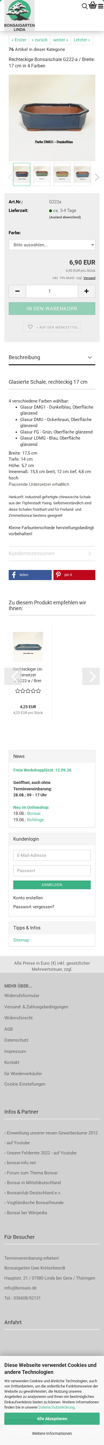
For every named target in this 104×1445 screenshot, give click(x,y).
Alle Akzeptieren (52, 1418)
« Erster (19, 40)
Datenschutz (16, 1040)
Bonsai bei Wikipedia (27, 1212)
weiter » (60, 40)
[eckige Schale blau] (52, 117)
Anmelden (52, 885)
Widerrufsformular (21, 995)
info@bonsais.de (20, 1288)
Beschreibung (24, 357)
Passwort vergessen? (33, 906)
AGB (8, 1029)
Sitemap (21, 940)
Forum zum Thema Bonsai (32, 1172)
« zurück (40, 40)
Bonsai (33, 813)
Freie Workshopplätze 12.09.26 (42, 770)
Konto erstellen (28, 897)
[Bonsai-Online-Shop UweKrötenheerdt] (17, 15)
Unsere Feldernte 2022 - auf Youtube (42, 1153)
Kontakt (11, 1062)
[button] (95, 177)
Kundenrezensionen (32, 553)
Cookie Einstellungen (24, 1084)
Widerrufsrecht (18, 1017)
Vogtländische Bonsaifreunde (35, 1202)
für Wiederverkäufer (23, 1073)
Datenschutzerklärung (56, 1407)
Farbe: (15, 232)
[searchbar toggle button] (84, 6)
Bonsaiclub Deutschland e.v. (34, 1192)
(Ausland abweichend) (65, 217)
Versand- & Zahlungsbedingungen (36, 1007)
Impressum (15, 1051)
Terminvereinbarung (23, 1258)
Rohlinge (35, 819)
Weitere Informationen (52, 1433)
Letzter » (82, 40)
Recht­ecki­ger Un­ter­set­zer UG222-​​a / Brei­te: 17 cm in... (28, 675)
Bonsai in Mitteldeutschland (34, 1182)
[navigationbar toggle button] (100, 6)
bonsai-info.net (21, 1162)
